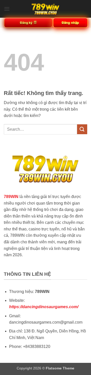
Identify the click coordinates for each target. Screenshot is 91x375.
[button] (7, 9)
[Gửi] (82, 129)
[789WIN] (45, 9)
